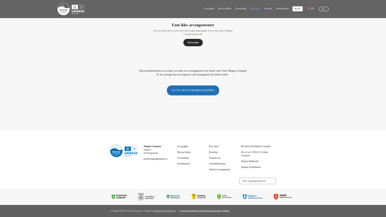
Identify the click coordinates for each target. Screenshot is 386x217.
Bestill (298, 9)
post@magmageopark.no (155, 158)
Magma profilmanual (251, 167)
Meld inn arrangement (219, 169)
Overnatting (240, 8)
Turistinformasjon (217, 163)
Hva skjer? (255, 8)
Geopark (268, 8)
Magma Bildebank (250, 161)
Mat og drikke (224, 8)
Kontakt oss (214, 158)
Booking (213, 152)
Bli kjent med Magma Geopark (256, 146)
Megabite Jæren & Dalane (165, 211)
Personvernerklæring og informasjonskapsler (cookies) (204, 211)
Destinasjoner (282, 8)
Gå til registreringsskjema (193, 90)
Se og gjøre (209, 8)
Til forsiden (193, 42)
